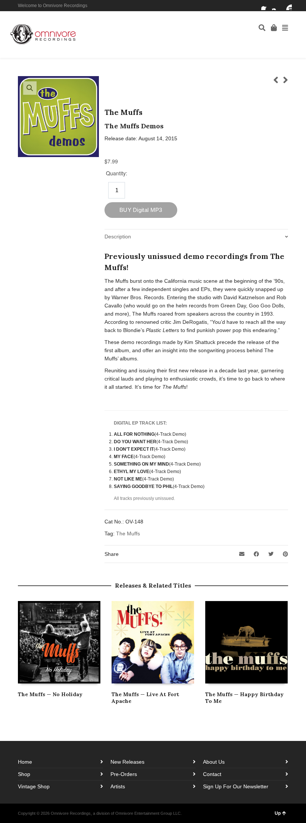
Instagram (276, 5)
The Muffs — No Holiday (50, 694)
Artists (117, 786)
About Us (214, 762)
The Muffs (128, 533)
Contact (212, 774)
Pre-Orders (123, 774)
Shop (24, 774)
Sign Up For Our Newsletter (235, 786)
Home (25, 762)
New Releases (127, 762)
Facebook (265, 5)
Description (117, 237)
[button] (30, 88)
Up (278, 813)
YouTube (287, 5)
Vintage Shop (34, 786)
